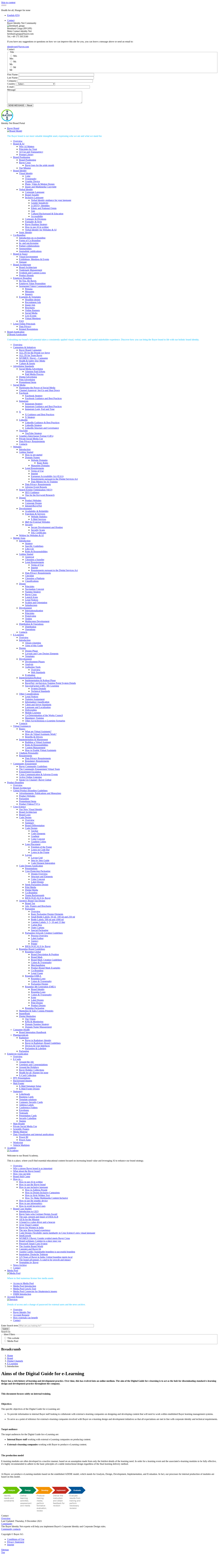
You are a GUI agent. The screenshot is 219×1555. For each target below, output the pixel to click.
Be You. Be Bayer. (28, 281)
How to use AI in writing (37, 227)
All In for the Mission (29, 1219)
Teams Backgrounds (34, 895)
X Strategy (30, 417)
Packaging (24, 798)
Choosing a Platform (34, 578)
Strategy (29, 543)
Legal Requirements (34, 468)
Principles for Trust (28, 149)
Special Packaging (39, 930)
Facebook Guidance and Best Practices (43, 398)
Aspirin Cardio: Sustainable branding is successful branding (47, 1251)
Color (27, 176)
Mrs (15, 56)
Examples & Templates (30, 297)
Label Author (37, 938)
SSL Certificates (38, 532)
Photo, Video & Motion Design (40, 184)
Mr (14, 67)
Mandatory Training (34, 718)
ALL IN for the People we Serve (34, 352)
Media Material (20, 1131)
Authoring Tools (33, 667)
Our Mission (25, 168)
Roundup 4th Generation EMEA (40, 986)
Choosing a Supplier (34, 559)
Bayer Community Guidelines (33, 766)
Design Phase (31, 651)
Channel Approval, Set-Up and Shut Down (39, 390)
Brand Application (15, 332)
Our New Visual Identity (30, 809)
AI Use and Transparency (31, 152)
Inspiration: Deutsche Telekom (33, 1254)
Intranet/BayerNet (33, 506)
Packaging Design (39, 984)
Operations (30, 629)
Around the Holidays (29, 1067)
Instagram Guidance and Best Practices (43, 406)
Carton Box (36, 925)
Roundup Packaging (34, 1008)
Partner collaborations (29, 246)
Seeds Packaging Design (36, 884)
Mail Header (19, 1123)
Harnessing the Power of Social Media (37, 387)
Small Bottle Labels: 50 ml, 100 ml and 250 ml (53, 917)
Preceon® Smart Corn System (33, 1243)
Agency (34, 941)
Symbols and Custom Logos (32, 272)
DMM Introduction (22, 1294)
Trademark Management (30, 270)
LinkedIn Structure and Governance (42, 428)
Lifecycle (29, 549)
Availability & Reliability (37, 511)
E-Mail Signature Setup (30, 1086)
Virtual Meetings (33, 318)
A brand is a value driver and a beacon (37, 1222)
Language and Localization (38, 707)
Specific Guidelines (34, 546)
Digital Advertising (28, 377)
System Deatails (38, 688)
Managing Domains (40, 465)
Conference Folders (28, 1107)
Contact (10, 20)
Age (33, 211)
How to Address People (36, 1190)
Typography (30, 178)
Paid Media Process (34, 374)
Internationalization (34, 610)
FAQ (21, 321)
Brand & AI (18, 144)
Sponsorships (25, 248)
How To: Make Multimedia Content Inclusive (46, 1198)
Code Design (25, 817)
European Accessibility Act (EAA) (47, 476)
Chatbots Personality (28, 753)
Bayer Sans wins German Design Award (38, 1214)
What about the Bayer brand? (27, 1171)
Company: (12, 81)
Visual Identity (26, 173)
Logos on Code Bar (40, 849)
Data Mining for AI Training (44, 481)
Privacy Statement (15, 1542)
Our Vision (30, 1019)
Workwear (18, 1142)
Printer (34, 943)
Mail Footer (18, 1083)
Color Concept (38, 839)
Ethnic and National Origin (43, 208)
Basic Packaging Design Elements (47, 914)
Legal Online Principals (24, 323)
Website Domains (39, 460)
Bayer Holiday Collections (31, 1070)
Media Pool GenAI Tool (24, 1288)
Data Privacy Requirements (32, 441)
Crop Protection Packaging (37, 871)
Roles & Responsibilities (36, 745)
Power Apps (25, 1139)
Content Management (35, 747)
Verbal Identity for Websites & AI (40, 229)
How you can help (22, 1174)
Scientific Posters (21, 1129)
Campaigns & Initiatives (24, 347)
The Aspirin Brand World (31, 1246)
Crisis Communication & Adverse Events (38, 774)
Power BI (23, 1137)
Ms (14, 61)
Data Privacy (25, 326)
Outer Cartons (37, 927)
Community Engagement (25, 763)
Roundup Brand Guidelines (32, 949)
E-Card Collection (27, 1075)
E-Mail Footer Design (29, 1088)
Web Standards (38, 672)
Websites (17, 446)
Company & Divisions (35, 219)
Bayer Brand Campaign (30, 350)
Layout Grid (37, 857)
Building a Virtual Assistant (38, 742)
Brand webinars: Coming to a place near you (40, 1241)
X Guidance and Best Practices (39, 414)
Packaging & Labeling (35, 1048)
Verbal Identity (26, 189)
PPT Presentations (21, 1078)
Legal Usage (37, 973)
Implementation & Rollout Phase (40, 680)
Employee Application (17, 1054)
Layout (28, 855)
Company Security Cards (31, 1102)
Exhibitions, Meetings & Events (34, 259)
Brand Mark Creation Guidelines (46, 960)
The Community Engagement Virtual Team (39, 769)
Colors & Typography (41, 962)
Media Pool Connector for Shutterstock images (35, 1291)
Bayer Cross (25, 162)
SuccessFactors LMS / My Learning (42, 686)
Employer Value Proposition (32, 283)
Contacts (23, 444)
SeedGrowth (25, 1235)
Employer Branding (22, 278)
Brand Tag (30, 903)
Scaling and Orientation (36, 602)
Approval (29, 557)
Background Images (22, 1080)
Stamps (22, 1121)
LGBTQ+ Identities (40, 205)
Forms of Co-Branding (30, 240)
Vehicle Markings (21, 1145)
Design (22, 497)
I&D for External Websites (37, 522)
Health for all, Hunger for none (33, 1072)
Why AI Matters (26, 146)
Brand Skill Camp (21, 1176)
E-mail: (10, 87)
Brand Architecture (22, 264)
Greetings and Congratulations (33, 1064)
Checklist (29, 575)
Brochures (30, 307)
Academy (11, 1148)
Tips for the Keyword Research (40, 495)
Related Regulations (28, 329)
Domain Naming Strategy (37, 1024)
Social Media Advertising (31, 369)
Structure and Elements (42, 876)
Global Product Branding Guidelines (30, 790)
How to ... (18, 1179)
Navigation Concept (34, 589)
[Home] (7, 120)
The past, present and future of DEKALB (38, 1216)
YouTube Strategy (33, 433)
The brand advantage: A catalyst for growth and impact (45, 1259)
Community (6, 1523)
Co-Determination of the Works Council (44, 715)
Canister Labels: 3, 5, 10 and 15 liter (48, 922)
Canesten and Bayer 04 (30, 1249)
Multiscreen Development (37, 621)
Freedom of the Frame (41, 847)
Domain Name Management (38, 1027)
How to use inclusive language (33, 1187)
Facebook (23, 393)
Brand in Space (20, 254)
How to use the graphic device (33, 1200)
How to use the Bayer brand (32, 1184)
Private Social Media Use (31, 438)
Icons (33, 997)
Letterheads (24, 1094)
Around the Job (26, 1062)
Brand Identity (20, 170)
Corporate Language (34, 192)
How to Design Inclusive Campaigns (42, 1192)
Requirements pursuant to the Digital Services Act (54, 479)
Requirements (25, 755)
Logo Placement (32, 844)
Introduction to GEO (29, 1211)
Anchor (34, 831)
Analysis (29, 664)
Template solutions (28, 1099)
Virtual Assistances (22, 726)
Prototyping (30, 616)
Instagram (23, 401)
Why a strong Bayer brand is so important (32, 1168)
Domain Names (32, 457)
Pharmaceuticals (20, 1035)
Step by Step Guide (40, 860)
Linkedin (23, 420)
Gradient (35, 836)
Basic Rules (42, 463)
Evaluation (30, 675)
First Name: (12, 74)
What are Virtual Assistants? (38, 731)
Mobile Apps (19, 538)
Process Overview (39, 935)
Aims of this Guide (34, 645)
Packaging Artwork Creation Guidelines (44, 933)
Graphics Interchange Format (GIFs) (36, 436)
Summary (29, 823)
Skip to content (8, 2)
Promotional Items (27, 382)
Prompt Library (26, 154)
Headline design (32, 299)
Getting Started (26, 452)
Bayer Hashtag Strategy (36, 224)
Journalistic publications (30, 251)
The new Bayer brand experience (34, 1230)
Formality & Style (33, 221)
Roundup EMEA (33, 976)
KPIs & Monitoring (34, 1021)
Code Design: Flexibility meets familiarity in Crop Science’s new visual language (57, 1233)
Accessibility (37, 216)
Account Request (15, 1296)
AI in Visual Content (29, 1225)
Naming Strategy (33, 592)
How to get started (33, 455)
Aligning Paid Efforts (35, 371)
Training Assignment (35, 699)
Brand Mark (36, 957)
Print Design (37, 1002)
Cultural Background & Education (47, 213)
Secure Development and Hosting (47, 527)
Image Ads (30, 305)
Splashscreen (31, 605)
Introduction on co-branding (32, 238)
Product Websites (33, 500)
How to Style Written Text (37, 1195)
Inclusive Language (34, 197)
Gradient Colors (38, 841)
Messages (29, 291)
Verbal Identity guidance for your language (51, 200)
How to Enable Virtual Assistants (40, 750)
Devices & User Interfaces (37, 1045)
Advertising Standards (23, 366)
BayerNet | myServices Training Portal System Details (50, 683)
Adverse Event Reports (36, 487)
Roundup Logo (38, 978)
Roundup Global (33, 951)
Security (29, 524)
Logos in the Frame (40, 852)
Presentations (31, 868)
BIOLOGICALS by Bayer (38, 898)
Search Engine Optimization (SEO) (35, 489)
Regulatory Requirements (37, 761)
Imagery (29, 294)
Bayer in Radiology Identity (38, 1040)
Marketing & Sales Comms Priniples (36, 1011)
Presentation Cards (28, 1115)
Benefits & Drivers (34, 737)
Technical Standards (40, 691)
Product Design (38, 1005)
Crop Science (19, 806)
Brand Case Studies (22, 1208)
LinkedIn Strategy (33, 425)
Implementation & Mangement (33, 739)
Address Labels (26, 1105)
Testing (28, 618)
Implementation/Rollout (30, 677)
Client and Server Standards (38, 704)
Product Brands (26, 275)
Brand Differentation (35, 825)
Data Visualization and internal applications (33, 1134)
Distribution (30, 626)
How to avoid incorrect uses (32, 1206)
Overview (17, 141)
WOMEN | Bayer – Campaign (33, 358)
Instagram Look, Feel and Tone (40, 409)
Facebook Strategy (34, 395)
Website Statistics (39, 516)
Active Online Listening (30, 777)
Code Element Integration (43, 863)
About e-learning (33, 643)
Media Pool (12, 1270)
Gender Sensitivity (39, 203)
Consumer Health (21, 1029)
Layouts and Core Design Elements (41, 653)
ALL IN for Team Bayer (30, 355)
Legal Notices (31, 600)
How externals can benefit (25, 1317)
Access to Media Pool (23, 1283)
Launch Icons (31, 597)
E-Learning (18, 634)
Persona (28, 289)
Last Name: (12, 77)
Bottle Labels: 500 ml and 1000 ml (47, 919)
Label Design (37, 882)
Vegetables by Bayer (28, 1262)
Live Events (30, 315)
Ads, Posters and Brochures (38, 906)
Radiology (24, 1037)
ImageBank (24, 1013)
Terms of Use (37, 471)
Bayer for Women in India (31, 1227)
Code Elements (38, 833)
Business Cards (26, 1097)
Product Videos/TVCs (29, 804)
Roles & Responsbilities (36, 551)
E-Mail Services (38, 519)
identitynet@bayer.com (18, 46)
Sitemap (5, 1549)
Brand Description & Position (45, 954)
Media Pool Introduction (24, 1286)
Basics (22, 729)
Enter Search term (9, 1325)
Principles (29, 586)
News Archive (20, 1265)
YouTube (23, 430)
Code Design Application (31, 866)
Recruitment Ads (33, 302)
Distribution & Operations (31, 624)
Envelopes (24, 1110)
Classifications (32, 581)
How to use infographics (30, 1203)
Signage (23, 262)
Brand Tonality (32, 195)
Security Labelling (27, 1118)
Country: (11, 84)
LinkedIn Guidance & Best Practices (42, 422)
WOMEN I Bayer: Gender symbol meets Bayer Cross (44, 1238)
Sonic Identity (25, 232)
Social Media (31, 313)
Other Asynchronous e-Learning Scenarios (45, 720)
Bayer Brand (13, 128)
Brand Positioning (21, 157)
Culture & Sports (27, 363)
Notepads (23, 1113)
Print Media (30, 887)
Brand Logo (25, 814)
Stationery (18, 1091)
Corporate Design (33, 503)
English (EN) (13, 15)
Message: (11, 89)
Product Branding (15, 782)
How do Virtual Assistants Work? (40, 734)
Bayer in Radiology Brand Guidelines (43, 1043)
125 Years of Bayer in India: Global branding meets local (45, 1257)
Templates (30, 656)
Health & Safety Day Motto (32, 361)
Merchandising (38, 965)
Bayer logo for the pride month (39, 165)
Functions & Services (35, 514)
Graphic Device (32, 181)
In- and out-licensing (28, 243)
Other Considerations (29, 694)
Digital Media (31, 890)
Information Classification (37, 702)
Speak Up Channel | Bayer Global (35, 780)
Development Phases (35, 661)
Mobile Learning (33, 712)
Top (3, 1552)
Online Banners (32, 310)
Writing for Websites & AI (31, 535)
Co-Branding (19, 235)
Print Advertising (27, 379)
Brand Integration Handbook (32, 1032)
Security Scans (38, 530)
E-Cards (17, 1059)
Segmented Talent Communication (35, 286)
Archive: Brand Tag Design (32, 900)
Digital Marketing (27, 1016)
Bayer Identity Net (22, 1312)
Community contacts (11, 1529)
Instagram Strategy (34, 403)
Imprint (34, 473)
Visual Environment (28, 256)
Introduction (25, 449)
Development (25, 508)
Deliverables (31, 710)
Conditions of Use (15, 1539)
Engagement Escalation (30, 771)
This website (13, 1338)
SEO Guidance (32, 492)
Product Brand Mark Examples (45, 968)
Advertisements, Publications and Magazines (40, 793)
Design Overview (39, 874)
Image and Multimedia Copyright (40, 186)
